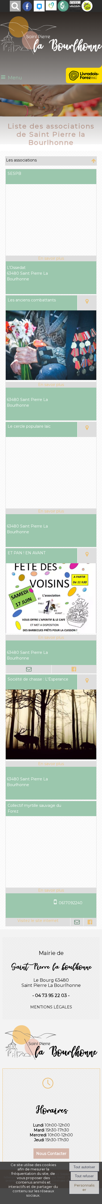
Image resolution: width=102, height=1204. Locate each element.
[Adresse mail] (28, 669)
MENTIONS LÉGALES (51, 1007)
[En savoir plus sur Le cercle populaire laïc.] (51, 511)
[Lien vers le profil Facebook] (73, 669)
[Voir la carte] (86, 302)
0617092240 (70, 902)
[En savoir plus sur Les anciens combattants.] (51, 385)
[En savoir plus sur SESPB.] (51, 258)
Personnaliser (84, 1187)
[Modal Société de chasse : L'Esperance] (51, 758)
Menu (15, 78)
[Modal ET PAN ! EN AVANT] (51, 631)
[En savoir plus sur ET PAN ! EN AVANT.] (51, 637)
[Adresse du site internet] (38, 922)
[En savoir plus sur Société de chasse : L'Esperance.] (51, 764)
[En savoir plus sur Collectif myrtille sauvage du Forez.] (51, 890)
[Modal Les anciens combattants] (51, 378)
